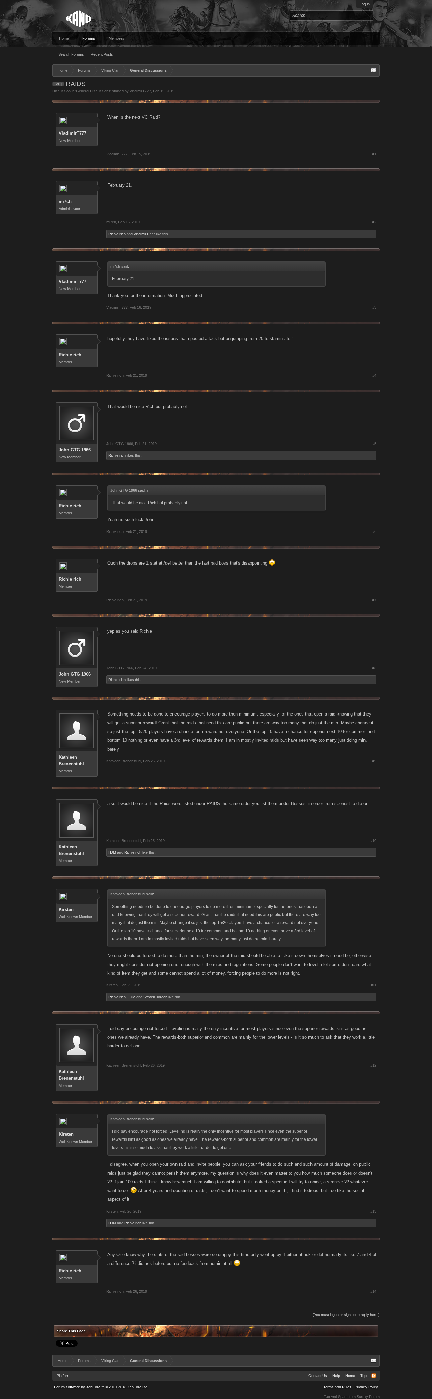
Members (116, 38)
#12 (373, 1065)
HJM (112, 852)
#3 (374, 307)
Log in (365, 4)
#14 (373, 1291)
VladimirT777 (140, 91)
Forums (88, 38)
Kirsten (66, 909)
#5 (374, 444)
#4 (374, 375)
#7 (374, 600)
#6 (374, 531)
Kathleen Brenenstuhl (71, 760)
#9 (374, 761)
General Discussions (93, 91)
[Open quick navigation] (373, 70)
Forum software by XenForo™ (101, 1387)
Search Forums (71, 54)
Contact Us (317, 1376)
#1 (374, 154)
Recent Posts (102, 54)
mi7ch (65, 201)
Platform (63, 1376)
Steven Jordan (155, 997)
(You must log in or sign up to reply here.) (346, 1315)
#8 (374, 668)
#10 (373, 841)
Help (336, 1376)
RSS (373, 1375)
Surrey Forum (368, 1397)
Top (363, 1376)
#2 (374, 222)
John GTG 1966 (75, 449)
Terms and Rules (337, 1387)
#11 (373, 985)
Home (64, 38)
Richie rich (117, 234)
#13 (373, 1211)
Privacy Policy (366, 1387)
